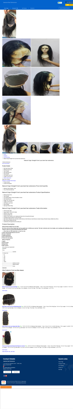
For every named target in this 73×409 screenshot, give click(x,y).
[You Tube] (6, 376)
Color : (45, 286)
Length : (67, 306)
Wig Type (5, 205)
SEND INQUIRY (5, 351)
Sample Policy (6, 216)
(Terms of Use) (23, 381)
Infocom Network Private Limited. (21, 382)
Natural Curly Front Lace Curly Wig (9, 286)
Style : (41, 288)
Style (5, 204)
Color (5, 197)
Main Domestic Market (8, 220)
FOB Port (5, 210)
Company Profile (15, 8)
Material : (28, 288)
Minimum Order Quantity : (35, 286)
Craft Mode (6, 203)
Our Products (24, 8)
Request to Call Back (6, 180)
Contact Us (32, 8)
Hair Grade (6, 198)
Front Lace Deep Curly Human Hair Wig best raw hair (13, 346)
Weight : (9, 288)
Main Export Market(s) (8, 218)
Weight (5, 200)
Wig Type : (54, 286)
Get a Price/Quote (5, 163)
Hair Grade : (20, 288)
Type (5, 196)
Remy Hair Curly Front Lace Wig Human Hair (11, 306)
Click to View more (7, 177)
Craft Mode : (49, 288)
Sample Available (7, 214)
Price (5, 189)
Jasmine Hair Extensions (10, 2)
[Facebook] (4, 376)
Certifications (6, 221)
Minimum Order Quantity (8, 188)
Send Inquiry (13, 180)
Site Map (60, 369)
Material (5, 194)
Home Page (6, 8)
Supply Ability (6, 212)
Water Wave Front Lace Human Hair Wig (10, 326)
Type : (35, 288)
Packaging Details (7, 217)
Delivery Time (6, 213)
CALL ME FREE (12, 351)
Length (5, 201)
